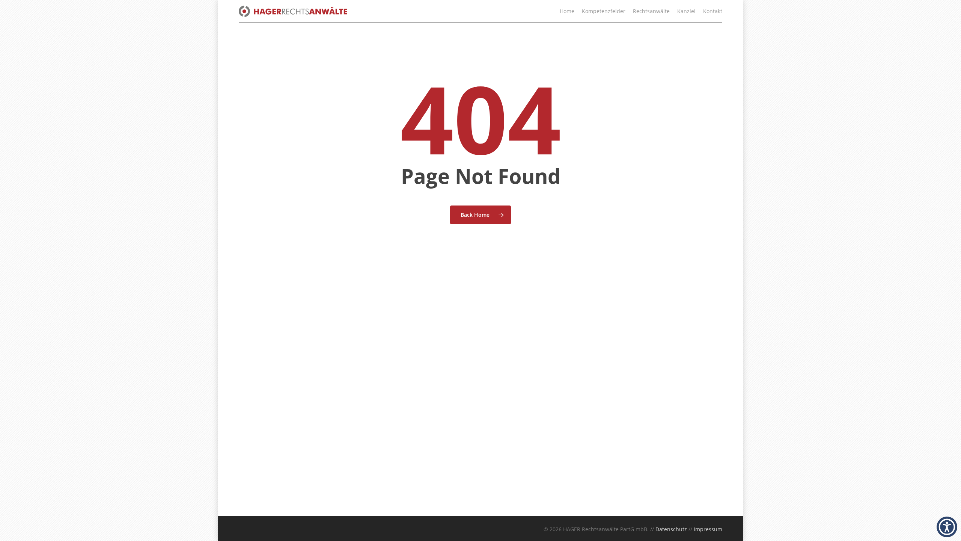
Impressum (708, 529)
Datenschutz (671, 529)
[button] (947, 527)
